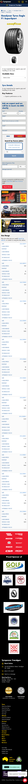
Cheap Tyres (5, 753)
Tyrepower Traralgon (15, 5)
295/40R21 (23, 436)
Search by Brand (6, 710)
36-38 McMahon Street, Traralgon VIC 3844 (14, 667)
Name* (4, 116)
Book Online (5, 735)
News (3, 738)
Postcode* (4, 130)
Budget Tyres (5, 751)
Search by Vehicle (6, 706)
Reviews (4, 742)
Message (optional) (7, 169)
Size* (3, 111)
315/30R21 (23, 455)
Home (4, 10)
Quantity (21, 111)
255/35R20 (23, 320)
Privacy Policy (9, 181)
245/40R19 (23, 263)
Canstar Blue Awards (7, 749)
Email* (4, 126)
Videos (4, 740)
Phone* (10, 121)
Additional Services (6, 729)
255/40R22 (23, 492)
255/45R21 (23, 397)
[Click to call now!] (19, 2)
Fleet (3, 736)
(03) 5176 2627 (9, 671)
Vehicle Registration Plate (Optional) (8, 163)
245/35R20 (23, 282)
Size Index (4, 747)
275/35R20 (23, 359)
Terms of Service (19, 181)
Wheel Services (5, 727)
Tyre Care (4, 712)
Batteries (4, 723)
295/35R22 (23, 511)
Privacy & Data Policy (10, 780)
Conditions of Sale (19, 780)
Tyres (3, 704)
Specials (4, 731)
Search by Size (5, 708)
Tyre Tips (4, 714)
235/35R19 (23, 244)
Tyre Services (5, 725)
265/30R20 (23, 339)
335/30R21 (23, 474)
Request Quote (7, 187)
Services (4, 721)
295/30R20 (23, 378)
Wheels (4, 715)
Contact (4, 733)
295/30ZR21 (22, 416)
